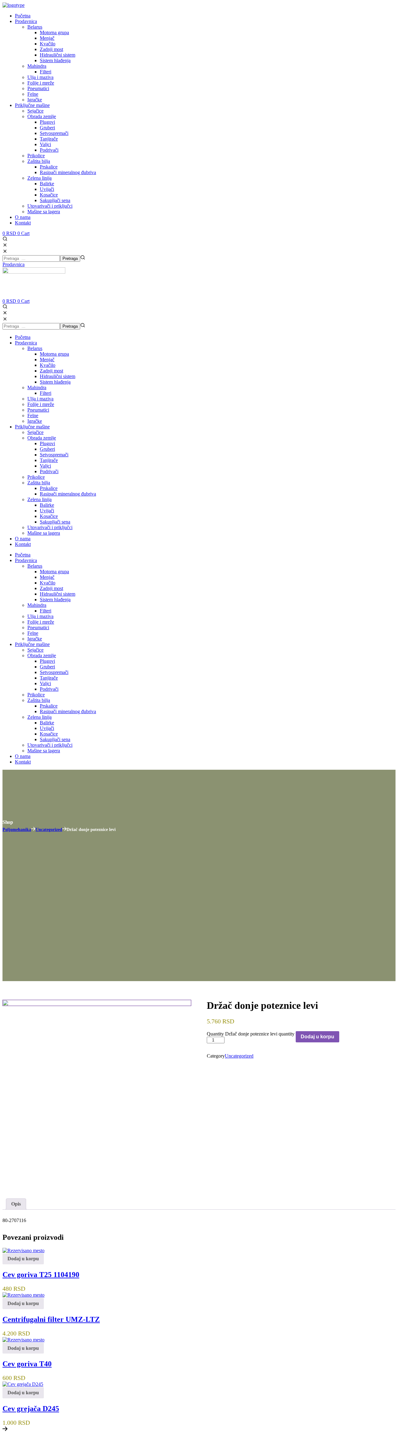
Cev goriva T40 (27, 1364)
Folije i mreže (40, 404)
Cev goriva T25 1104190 (40, 1275)
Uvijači (47, 510)
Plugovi (47, 443)
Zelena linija (39, 499)
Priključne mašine (32, 426)
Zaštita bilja (38, 482)
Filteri (45, 393)
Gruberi (47, 449)
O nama (22, 538)
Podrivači (49, 471)
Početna (22, 337)
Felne (32, 415)
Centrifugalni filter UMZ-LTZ (51, 1319)
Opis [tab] (16, 1204)
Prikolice (36, 477)
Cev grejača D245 (30, 1409)
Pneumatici (38, 410)
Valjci (45, 465)
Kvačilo (47, 365)
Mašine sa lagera (43, 533)
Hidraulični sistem (57, 376)
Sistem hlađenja (55, 382)
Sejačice (35, 432)
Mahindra (36, 387)
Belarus (34, 348)
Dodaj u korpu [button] (23, 1258)
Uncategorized (48, 829)
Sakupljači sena (55, 521)
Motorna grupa (54, 354)
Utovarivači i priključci (49, 527)
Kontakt (23, 544)
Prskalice (49, 488)
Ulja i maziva (40, 398)
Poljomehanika (16, 829)
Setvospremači (54, 454)
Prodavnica (26, 342)
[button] (199, 242)
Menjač (47, 359)
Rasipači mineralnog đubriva (68, 493)
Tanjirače (49, 460)
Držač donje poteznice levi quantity (259, 1033)
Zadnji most (51, 370)
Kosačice (49, 516)
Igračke (34, 421)
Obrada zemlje (41, 438)
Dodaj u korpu (317, 1036)
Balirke (47, 505)
